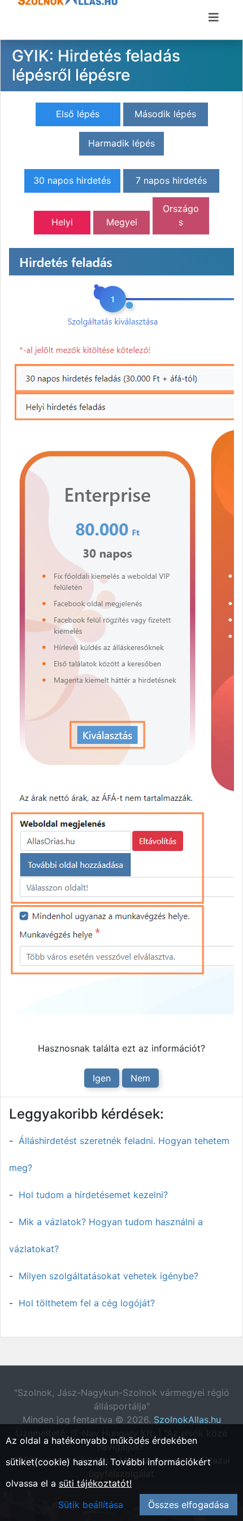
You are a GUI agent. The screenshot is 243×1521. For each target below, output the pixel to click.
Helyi (62, 222)
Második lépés (165, 113)
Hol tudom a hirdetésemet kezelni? (93, 1194)
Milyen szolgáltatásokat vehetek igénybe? (108, 1275)
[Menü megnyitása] (213, 17)
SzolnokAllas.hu (187, 1419)
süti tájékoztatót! (95, 1483)
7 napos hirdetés (171, 180)
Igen (102, 1078)
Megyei (121, 222)
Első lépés (77, 113)
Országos (181, 215)
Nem (140, 1078)
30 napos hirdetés (72, 180)
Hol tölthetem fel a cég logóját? (87, 1303)
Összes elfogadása (188, 1504)
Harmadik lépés (121, 143)
